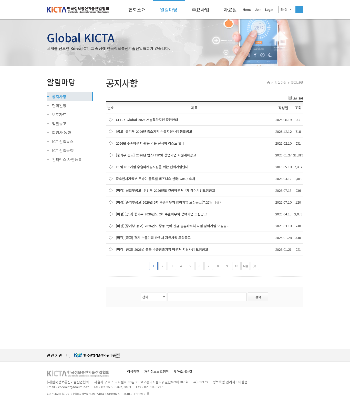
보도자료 (59, 114)
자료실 (230, 9)
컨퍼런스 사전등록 (67, 159)
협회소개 (137, 9)
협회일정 (59, 105)
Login (269, 9)
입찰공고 (59, 123)
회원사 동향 (61, 132)
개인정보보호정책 (156, 371)
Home (247, 9)
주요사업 (200, 9)
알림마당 (169, 9)
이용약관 (133, 371)
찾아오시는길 (183, 371)
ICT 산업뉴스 (63, 141)
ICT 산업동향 (63, 150)
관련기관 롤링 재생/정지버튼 (67, 355)
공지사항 (59, 96)
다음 (245, 266)
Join (258, 9)
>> (254, 266)
